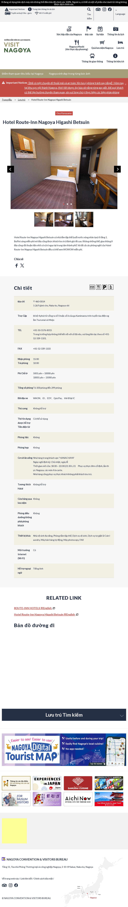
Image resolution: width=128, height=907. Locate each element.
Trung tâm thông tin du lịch (43, 9)
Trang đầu (7, 99)
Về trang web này (10, 878)
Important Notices (17, 9)
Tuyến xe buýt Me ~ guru (21, 13)
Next (117, 169)
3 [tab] (71, 204)
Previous (10, 169)
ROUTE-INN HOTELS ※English (33, 608)
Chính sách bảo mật (43, 878)
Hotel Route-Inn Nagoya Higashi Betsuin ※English (44, 614)
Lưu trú (21, 99)
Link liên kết (26, 878)
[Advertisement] (14, 830)
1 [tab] (63, 204)
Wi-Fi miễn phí (45, 13)
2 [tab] (67, 204)
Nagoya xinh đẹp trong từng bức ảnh (69, 73)
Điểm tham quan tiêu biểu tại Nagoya (22, 73)
